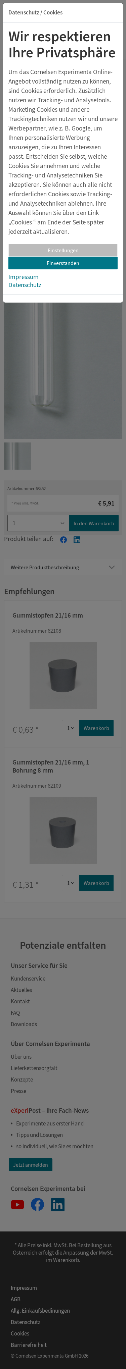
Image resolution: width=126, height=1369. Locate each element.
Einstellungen (63, 250)
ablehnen (80, 203)
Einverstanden (63, 263)
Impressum (23, 277)
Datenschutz (24, 285)
